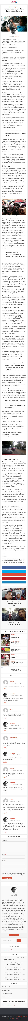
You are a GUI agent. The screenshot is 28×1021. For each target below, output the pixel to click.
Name (4, 854)
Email (4, 860)
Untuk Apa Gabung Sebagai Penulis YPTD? (17, 663)
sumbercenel (13, 737)
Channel (19, 1018)
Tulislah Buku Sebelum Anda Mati (16, 656)
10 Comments (17, 14)
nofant (11, 800)
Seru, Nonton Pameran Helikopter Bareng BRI (16, 670)
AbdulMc (12, 768)
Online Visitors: (5, 986)
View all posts (14, 935)
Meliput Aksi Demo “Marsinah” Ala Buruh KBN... (15, 644)
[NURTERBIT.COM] (14, 1)
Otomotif (11, 7)
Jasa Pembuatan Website (21, 1016)
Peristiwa (12, 641)
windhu (12, 681)
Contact (15, 1018)
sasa (11, 709)
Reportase (16, 7)
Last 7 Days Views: (6, 993)
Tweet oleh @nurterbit (7, 950)
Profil (11, 1018)
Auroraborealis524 (8, 962)
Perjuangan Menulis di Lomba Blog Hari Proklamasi (16, 650)
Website (4, 867)
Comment (4, 840)
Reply (5, 688)
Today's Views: (5, 990)
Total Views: (5, 997)
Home (8, 1018)
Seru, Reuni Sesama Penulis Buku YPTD (15, 636)
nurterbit (11, 14)
